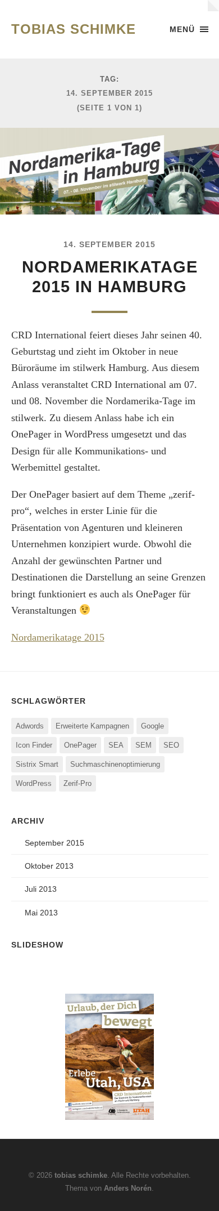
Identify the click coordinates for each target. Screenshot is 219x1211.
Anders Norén (128, 1188)
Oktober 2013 (49, 865)
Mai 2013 (41, 912)
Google (152, 726)
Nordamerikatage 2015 (57, 637)
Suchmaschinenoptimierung (115, 764)
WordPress (34, 783)
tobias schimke (73, 29)
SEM (143, 745)
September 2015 (54, 842)
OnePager (80, 745)
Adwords (30, 726)
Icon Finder (34, 745)
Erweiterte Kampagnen (92, 726)
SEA (116, 745)
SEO (171, 745)
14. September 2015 (109, 244)
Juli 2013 (41, 888)
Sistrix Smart (37, 764)
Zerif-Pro (77, 783)
